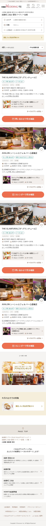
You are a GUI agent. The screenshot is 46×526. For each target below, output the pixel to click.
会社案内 (7, 507)
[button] (23, 460)
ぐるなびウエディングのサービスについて (17, 516)
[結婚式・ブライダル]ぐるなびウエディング (15, 437)
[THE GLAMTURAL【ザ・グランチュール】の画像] (23, 63)
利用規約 (15, 507)
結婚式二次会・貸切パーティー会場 (13, 440)
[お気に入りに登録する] (41, 73)
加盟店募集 (37, 511)
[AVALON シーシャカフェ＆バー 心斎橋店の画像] (23, 138)
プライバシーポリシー (34, 507)
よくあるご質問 (37, 516)
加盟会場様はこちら (25, 511)
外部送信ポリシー (11, 511)
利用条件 (22, 507)
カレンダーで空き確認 (24, 195)
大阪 (27, 440)
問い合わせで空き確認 (24, 119)
